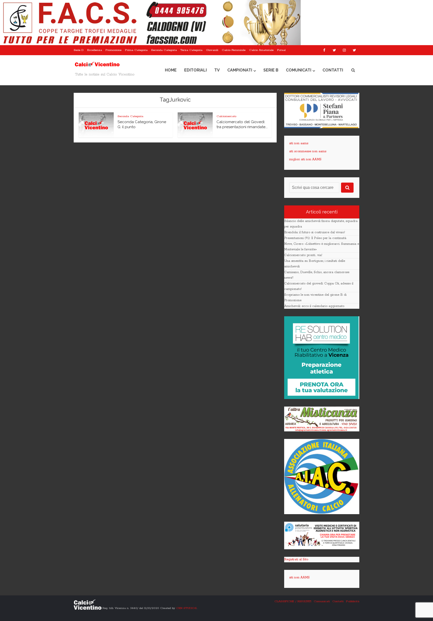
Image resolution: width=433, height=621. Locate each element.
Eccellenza (94, 50)
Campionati (239, 70)
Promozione (113, 50)
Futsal (281, 50)
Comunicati (298, 70)
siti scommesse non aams (307, 151)
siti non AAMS (299, 577)
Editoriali (195, 70)
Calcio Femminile (234, 50)
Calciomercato (226, 116)
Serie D (79, 50)
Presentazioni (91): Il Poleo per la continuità (315, 238)
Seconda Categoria (164, 50)
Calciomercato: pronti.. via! (303, 255)
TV (217, 70)
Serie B (270, 70)
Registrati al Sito (296, 559)
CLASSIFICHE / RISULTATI (292, 601)
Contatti (332, 70)
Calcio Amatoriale (261, 50)
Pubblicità (352, 601)
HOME (171, 70)
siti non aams (298, 143)
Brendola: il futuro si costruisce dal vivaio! (314, 232)
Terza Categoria (191, 50)
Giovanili (212, 50)
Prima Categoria (136, 50)
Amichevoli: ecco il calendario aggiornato (314, 306)
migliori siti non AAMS (305, 159)
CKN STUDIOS (186, 608)
